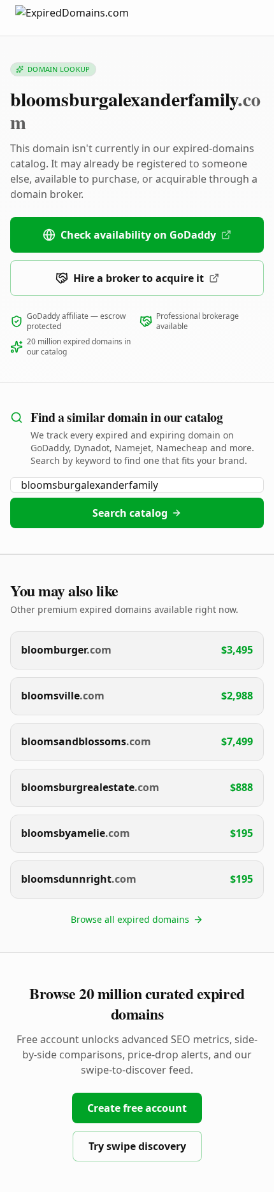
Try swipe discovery (137, 1146)
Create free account (137, 1108)
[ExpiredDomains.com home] (85, 17)
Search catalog (130, 513)
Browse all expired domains (130, 919)
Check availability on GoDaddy (138, 235)
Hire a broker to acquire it (138, 278)
